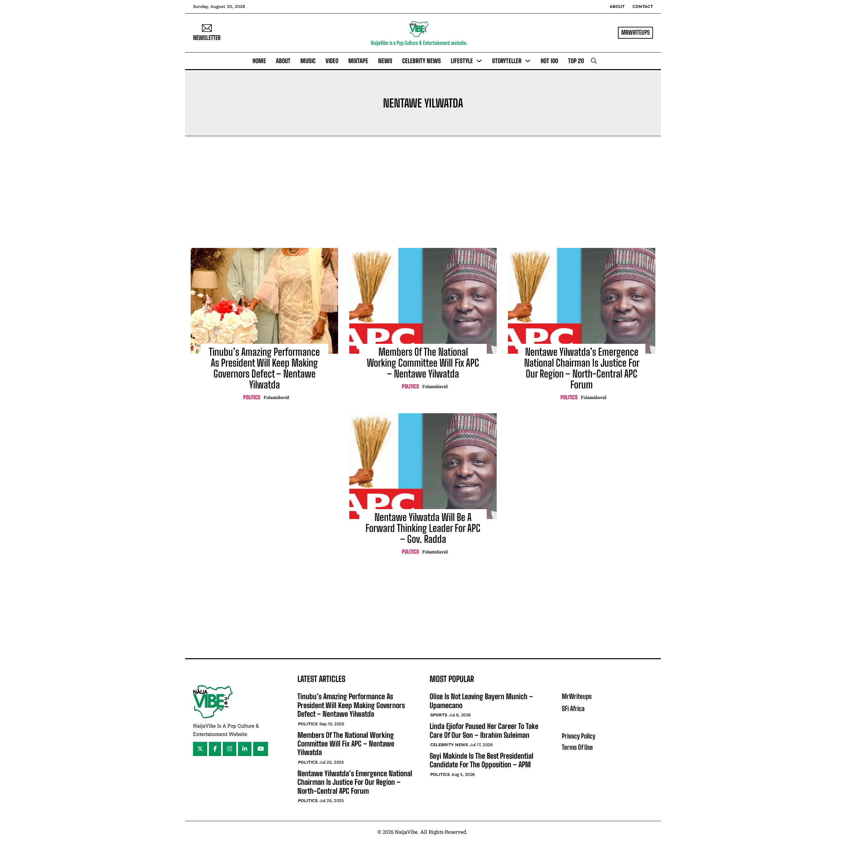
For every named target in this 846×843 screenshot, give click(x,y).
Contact (643, 6)
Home (259, 60)
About (617, 6)
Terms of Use (577, 747)
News (385, 60)
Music (308, 60)
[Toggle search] (594, 60)
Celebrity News (421, 60)
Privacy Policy (578, 736)
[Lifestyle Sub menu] (479, 61)
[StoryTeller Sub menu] (528, 61)
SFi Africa (573, 708)
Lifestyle (462, 60)
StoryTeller (506, 60)
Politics (251, 397)
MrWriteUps (635, 32)
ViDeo (332, 60)
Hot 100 (549, 60)
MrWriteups (577, 696)
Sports (438, 714)
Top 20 (576, 60)
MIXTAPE (358, 60)
